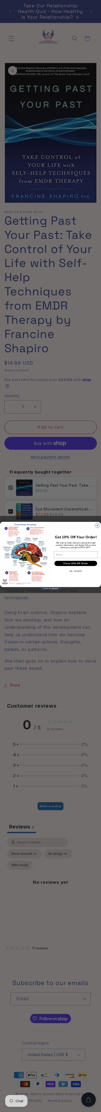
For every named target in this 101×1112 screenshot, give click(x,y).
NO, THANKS (76, 571)
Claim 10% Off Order (75, 563)
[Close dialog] (97, 525)
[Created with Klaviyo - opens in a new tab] (50, 588)
